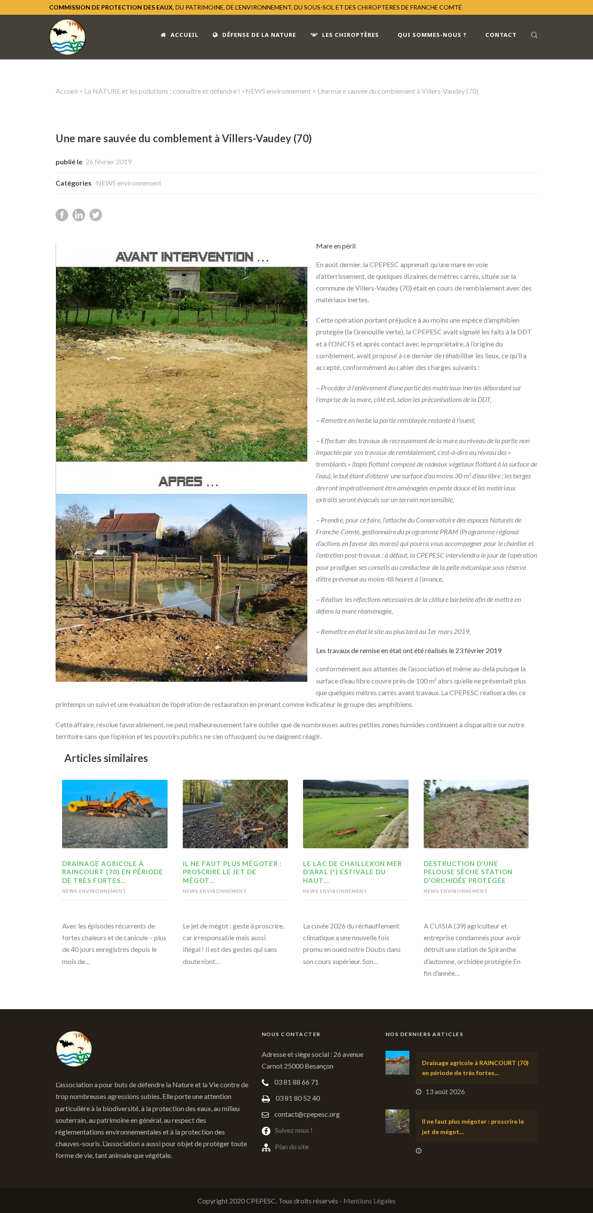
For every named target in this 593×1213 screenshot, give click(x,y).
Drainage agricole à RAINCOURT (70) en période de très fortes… (112, 872)
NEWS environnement (278, 91)
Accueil (184, 35)
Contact (501, 35)
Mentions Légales (369, 1201)
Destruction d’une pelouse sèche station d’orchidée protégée (468, 872)
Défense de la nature (259, 35)
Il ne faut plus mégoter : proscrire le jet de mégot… (232, 872)
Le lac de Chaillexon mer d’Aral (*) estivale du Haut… (352, 872)
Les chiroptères (350, 35)
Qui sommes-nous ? (432, 35)
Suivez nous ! (294, 1130)
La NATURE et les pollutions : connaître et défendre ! (162, 91)
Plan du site (292, 1146)
